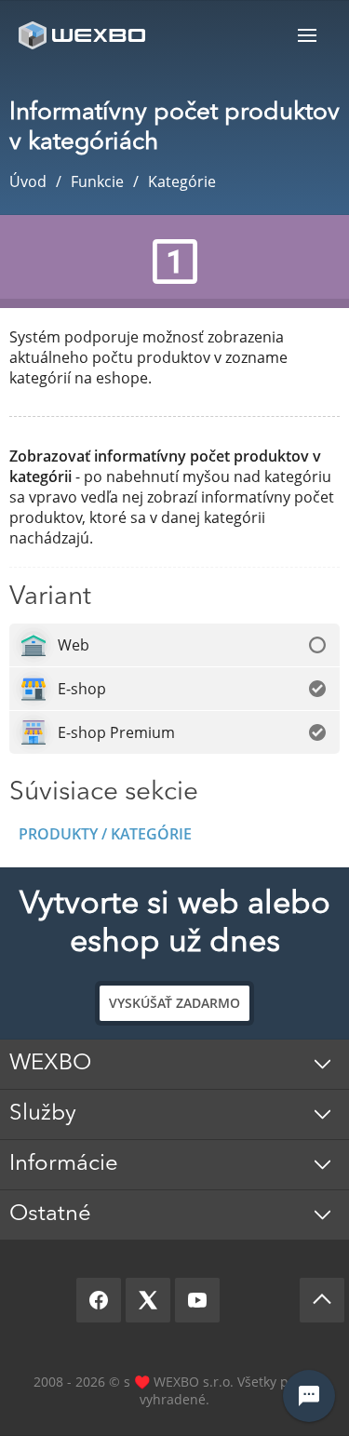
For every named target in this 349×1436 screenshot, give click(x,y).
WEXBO (50, 1064)
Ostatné (50, 1214)
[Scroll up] (322, 1300)
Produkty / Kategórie (105, 834)
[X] (148, 1300)
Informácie (63, 1164)
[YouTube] (197, 1300)
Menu (307, 34)
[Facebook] (98, 1300)
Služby (42, 1114)
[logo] (84, 34)
